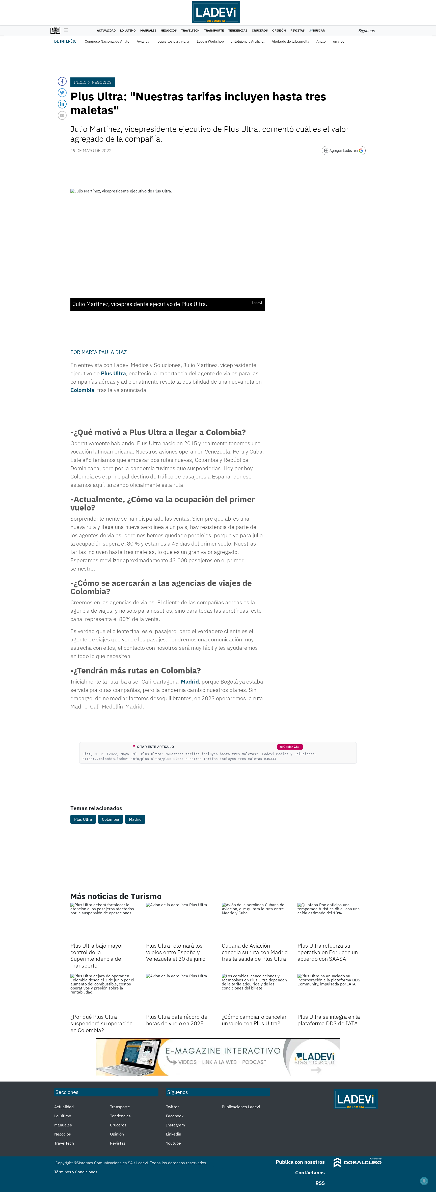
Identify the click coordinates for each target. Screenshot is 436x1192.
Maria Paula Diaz (104, 352)
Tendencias (237, 30)
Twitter (172, 1106)
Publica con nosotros (300, 1161)
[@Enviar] (62, 115)
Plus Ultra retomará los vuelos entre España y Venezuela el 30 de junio (175, 952)
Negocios (169, 30)
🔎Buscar (317, 30)
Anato (321, 41)
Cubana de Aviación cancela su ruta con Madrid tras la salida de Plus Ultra (255, 952)
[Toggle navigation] (64, 30)
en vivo (338, 41)
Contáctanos (310, 1172)
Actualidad (106, 30)
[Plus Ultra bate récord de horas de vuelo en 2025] (180, 993)
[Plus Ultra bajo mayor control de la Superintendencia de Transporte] (104, 922)
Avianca (143, 41)
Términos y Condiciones (75, 1171)
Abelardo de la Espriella (290, 41)
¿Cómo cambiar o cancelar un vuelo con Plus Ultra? (254, 1020)
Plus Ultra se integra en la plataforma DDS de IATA (328, 1020)
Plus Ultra (113, 373)
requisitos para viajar (172, 41)
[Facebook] (62, 81)
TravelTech (190, 30)
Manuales (148, 30)
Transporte (214, 30)
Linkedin (173, 1134)
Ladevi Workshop (210, 41)
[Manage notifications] (424, 1181)
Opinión (279, 30)
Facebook (174, 1115)
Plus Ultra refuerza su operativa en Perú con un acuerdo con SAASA (327, 952)
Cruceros (260, 30)
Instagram (175, 1124)
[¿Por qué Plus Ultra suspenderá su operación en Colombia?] (104, 993)
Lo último (128, 30)
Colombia (82, 389)
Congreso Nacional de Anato (107, 41)
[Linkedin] (62, 104)
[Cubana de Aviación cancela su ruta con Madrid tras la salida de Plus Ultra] (256, 922)
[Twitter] (62, 92)
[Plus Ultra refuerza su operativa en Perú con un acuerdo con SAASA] (331, 922)
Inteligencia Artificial (247, 41)
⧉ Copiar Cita (289, 747)
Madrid (190, 681)
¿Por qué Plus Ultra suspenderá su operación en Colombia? (101, 1023)
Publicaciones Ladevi (241, 1106)
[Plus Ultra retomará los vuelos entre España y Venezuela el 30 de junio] (180, 922)
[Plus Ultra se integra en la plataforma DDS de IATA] (331, 993)
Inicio (80, 82)
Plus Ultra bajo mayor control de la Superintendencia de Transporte (96, 955)
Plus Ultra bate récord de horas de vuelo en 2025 (176, 1020)
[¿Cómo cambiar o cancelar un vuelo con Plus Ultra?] (256, 993)
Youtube (173, 1143)
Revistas (297, 30)
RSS (320, 1183)
